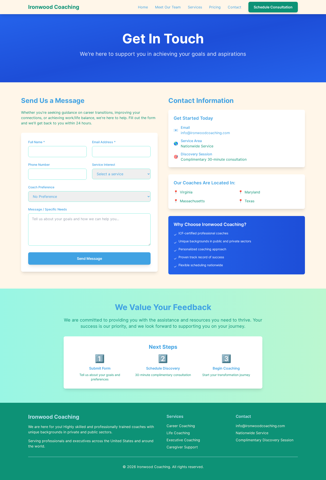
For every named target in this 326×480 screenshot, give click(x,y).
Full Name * (36, 142)
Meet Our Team (168, 7)
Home (143, 7)
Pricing (215, 7)
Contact (234, 7)
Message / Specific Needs (47, 209)
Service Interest (103, 164)
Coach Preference (41, 187)
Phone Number (39, 164)
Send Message (89, 258)
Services (195, 7)
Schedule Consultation (273, 7)
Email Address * (104, 142)
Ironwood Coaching (53, 7)
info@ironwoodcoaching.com (205, 133)
